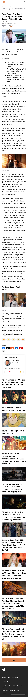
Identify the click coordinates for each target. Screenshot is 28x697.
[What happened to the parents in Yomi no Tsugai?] (14, 417)
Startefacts (4, 6)
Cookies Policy (12, 685)
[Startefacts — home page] (4, 2)
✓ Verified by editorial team (8, 21)
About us (11, 688)
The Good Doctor (18, 334)
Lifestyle (5, 681)
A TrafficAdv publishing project (18, 694)
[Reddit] (12, 348)
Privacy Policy (5, 685)
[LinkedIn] (16, 348)
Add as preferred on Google (9, 23)
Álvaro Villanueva (11, 26)
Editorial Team (5, 690)
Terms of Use (20, 685)
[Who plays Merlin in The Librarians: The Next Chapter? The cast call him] (14, 524)
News (4, 677)
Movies (15, 677)
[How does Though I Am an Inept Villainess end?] (14, 440)
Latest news (10, 6)
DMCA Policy (5, 688)
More (14, 660)
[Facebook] (3, 348)
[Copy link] (3, 351)
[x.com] (8, 348)
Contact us (16, 688)
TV (3, 334)
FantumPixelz (20, 230)
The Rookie (9, 334)
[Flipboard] (21, 348)
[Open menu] (24, 2)
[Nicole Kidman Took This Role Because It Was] (14, 553)
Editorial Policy (12, 690)
